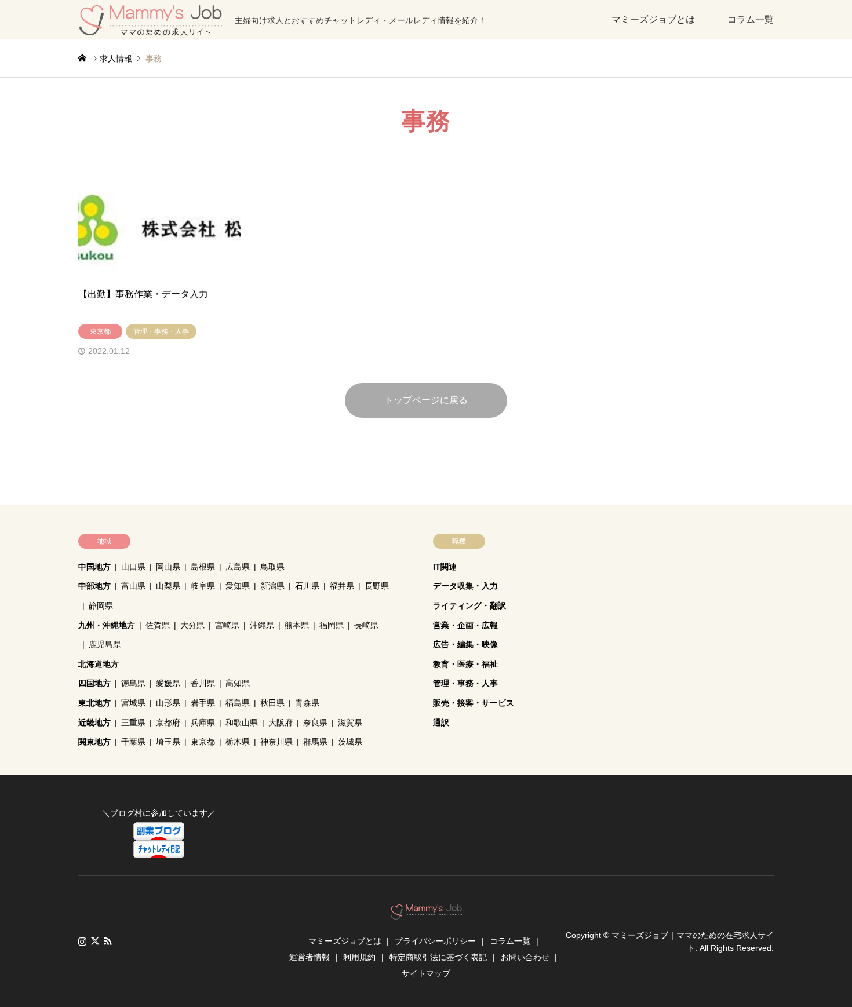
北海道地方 (98, 664)
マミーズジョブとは (653, 19)
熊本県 (297, 625)
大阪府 (280, 722)
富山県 (133, 585)
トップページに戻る (426, 400)
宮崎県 (227, 625)
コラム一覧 (750, 19)
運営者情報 (309, 957)
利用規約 (359, 957)
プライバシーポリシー (435, 941)
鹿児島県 (105, 644)
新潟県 (272, 585)
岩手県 (203, 702)
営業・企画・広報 (465, 625)
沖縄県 (262, 625)
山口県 (133, 566)
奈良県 (315, 722)
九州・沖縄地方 (106, 625)
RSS (108, 941)
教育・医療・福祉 (465, 664)
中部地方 (94, 585)
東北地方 (94, 702)
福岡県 (331, 625)
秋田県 (272, 702)
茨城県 (350, 741)
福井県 (342, 585)
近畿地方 (94, 722)
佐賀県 (157, 625)
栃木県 (237, 741)
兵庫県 (203, 722)
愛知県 (237, 585)
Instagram (82, 941)
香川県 (203, 683)
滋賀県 (350, 722)
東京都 (203, 741)
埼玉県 (168, 741)
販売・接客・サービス (473, 702)
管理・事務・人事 (465, 683)
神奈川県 (276, 741)
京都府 (168, 722)
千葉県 (133, 741)
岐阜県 (203, 585)
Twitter (95, 941)
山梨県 (168, 585)
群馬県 (315, 741)
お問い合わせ (525, 957)
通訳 (441, 722)
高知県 (237, 683)
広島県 (237, 566)
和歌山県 (241, 722)
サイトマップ (426, 973)
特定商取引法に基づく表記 (438, 957)
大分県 (192, 625)
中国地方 (94, 566)
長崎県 (366, 625)
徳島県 (133, 683)
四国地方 (94, 683)
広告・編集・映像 (465, 644)
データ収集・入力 (465, 585)
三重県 (133, 722)
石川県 (307, 585)
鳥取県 (272, 566)
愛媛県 (168, 683)
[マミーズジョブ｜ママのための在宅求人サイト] (426, 913)
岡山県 (168, 566)
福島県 (237, 702)
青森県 (307, 702)
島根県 (203, 566)
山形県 (168, 702)
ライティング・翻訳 (469, 605)
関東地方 (94, 741)
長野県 (377, 585)
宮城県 (133, 702)
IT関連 (445, 566)
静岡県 (101, 605)
